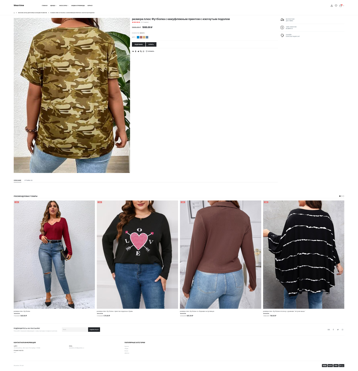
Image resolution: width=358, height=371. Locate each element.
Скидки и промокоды (78, 5)
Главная (44, 5)
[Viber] (141, 51)
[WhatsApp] (143, 51)
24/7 (15, 352)
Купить (151, 44)
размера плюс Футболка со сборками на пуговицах (197, 311)
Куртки (127, 346)
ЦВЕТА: (134, 37)
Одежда (52, 5)
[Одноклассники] (136, 51)
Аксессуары (63, 5)
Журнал (90, 5)
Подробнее (139, 44)
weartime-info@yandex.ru (76, 348)
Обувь (126, 348)
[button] (341, 6)
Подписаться (94, 329)
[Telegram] (138, 51)
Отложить (151, 51)
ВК (329, 329)
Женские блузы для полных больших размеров (32, 12)
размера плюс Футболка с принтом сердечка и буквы (115, 311)
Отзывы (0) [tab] (28, 180)
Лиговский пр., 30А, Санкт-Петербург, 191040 (27, 348)
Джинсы (127, 353)
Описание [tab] (17, 180)
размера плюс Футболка (22, 311)
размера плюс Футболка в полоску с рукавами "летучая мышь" (284, 311)
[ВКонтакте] (133, 51)
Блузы (126, 351)
